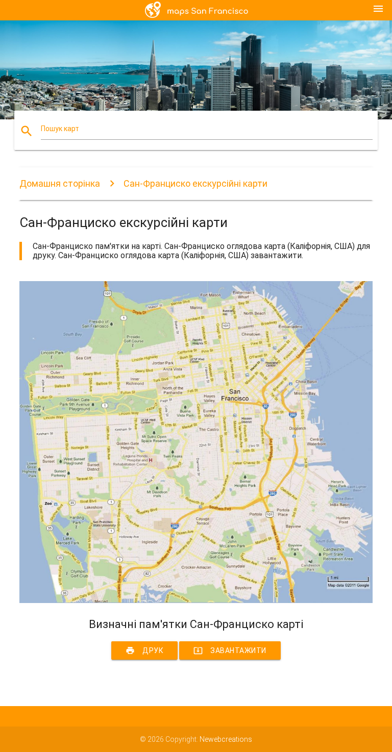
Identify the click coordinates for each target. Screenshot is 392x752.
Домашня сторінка (59, 183)
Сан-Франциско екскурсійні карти (195, 183)
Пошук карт (60, 128)
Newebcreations (226, 739)
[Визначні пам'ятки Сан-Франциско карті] (195, 600)
